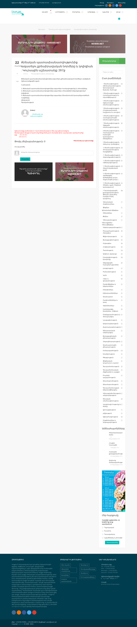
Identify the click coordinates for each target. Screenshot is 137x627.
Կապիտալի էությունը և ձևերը (112, 405)
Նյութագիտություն (110, 320)
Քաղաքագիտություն (111, 240)
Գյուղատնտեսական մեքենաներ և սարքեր (111, 371)
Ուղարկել (25, 159)
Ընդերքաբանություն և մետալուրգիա (111, 315)
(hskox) (25, 74)
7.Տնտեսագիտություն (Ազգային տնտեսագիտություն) (111, 125)
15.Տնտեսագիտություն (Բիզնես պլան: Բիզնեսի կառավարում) (112, 185)
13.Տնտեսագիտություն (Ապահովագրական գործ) (111, 168)
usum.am (21, 624)
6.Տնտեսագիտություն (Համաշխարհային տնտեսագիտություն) (111, 118)
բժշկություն (107, 413)
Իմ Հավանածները (88, 577)
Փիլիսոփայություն (110, 236)
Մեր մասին (65, 565)
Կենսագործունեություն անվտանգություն (112, 394)
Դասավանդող (109, 534)
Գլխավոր (41, 29)
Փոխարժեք (121, 2)
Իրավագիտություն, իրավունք (85, 29)
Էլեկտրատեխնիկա (110, 293)
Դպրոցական (109, 527)
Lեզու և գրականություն (109, 280)
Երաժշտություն (109, 354)
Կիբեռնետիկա (108, 306)
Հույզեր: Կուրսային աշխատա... (113, 444)
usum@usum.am (56, 2)
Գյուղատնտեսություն (111, 366)
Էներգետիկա (108, 290)
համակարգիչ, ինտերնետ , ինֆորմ (110, 310)
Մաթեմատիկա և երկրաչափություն (110, 421)
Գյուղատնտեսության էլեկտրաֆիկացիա (111, 389)
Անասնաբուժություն (110, 384)
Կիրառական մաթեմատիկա (108, 203)
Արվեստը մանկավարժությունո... (116, 461)
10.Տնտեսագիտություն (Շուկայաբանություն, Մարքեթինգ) (111, 150)
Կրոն (105, 275)
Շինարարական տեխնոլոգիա (109, 331)
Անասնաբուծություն (110, 381)
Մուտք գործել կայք (88, 569)
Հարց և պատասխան (66, 580)
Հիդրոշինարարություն (111, 341)
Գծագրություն (108, 357)
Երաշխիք (64, 575)
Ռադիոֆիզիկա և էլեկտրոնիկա (109, 285)
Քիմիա (105, 216)
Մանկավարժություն (110, 350)
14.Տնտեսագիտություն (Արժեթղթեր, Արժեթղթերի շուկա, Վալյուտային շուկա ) (111, 176)
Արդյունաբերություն (110, 323)
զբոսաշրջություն (109, 410)
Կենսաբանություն (110, 220)
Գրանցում (110, 2)
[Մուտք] (16, 149)
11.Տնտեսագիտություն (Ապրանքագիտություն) (112, 156)
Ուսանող (107, 531)
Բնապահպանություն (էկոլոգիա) (111, 232)
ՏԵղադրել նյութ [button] (109, 61)
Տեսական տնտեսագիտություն (111, 400)
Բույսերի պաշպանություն (109, 376)
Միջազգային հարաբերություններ (111, 264)
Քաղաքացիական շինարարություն (109, 337)
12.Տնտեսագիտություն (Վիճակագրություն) (111, 161)
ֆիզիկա (106, 207)
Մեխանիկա (107, 213)
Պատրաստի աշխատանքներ (59, 29)
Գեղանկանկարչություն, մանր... (116, 434)
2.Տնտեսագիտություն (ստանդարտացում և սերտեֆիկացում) (111, 95)
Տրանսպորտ (108, 297)
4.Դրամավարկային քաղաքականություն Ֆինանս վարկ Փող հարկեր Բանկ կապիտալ (111, 194)
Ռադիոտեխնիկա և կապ (110, 301)
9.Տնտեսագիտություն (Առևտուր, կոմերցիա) (111, 143)
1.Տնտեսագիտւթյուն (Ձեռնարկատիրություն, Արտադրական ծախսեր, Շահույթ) (112, 87)
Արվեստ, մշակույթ (110, 254)
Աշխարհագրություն (110, 417)
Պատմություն (108, 250)
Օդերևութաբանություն (112, 227)
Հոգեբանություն (109, 247)
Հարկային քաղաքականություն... (116, 453)
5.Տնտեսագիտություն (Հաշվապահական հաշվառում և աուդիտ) (111, 110)
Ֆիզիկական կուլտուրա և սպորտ (111, 362)
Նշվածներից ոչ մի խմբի (113, 538)
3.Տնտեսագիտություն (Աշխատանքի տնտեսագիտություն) (111, 103)
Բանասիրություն (109, 272)
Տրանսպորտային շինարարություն (109, 346)
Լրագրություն (108, 268)
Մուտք (101, 2)
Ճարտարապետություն (112, 327)
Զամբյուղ (84, 573)
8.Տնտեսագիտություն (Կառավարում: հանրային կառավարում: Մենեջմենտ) (111, 135)
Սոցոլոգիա (107, 243)
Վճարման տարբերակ (65, 570)
